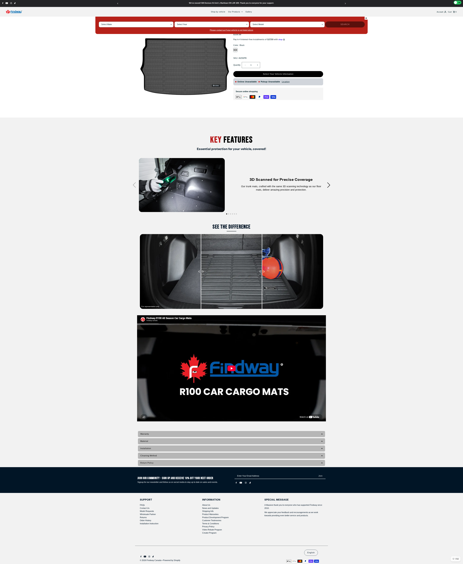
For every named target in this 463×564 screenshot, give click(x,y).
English (311, 553)
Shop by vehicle (218, 12)
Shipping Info (208, 511)
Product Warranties (210, 514)
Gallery (248, 12)
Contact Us (144, 508)
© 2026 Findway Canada (151, 560)
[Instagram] (11, 3)
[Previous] (118, 3)
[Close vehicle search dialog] (366, 18)
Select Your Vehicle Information (278, 74)
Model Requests (147, 511)
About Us (206, 505)
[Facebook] (2, 3)
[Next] (345, 3)
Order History (145, 520)
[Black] (235, 50)
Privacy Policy (208, 527)
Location (286, 81)
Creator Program (209, 533)
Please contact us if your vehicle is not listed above (231, 30)
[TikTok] (15, 3)
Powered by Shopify (171, 560)
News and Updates (210, 508)
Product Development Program (215, 517)
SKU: (235, 58)
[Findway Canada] (14, 12)
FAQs (142, 505)
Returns (143, 517)
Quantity (236, 65)
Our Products (234, 12)
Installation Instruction (149, 524)
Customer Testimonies (211, 520)
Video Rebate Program (212, 530)
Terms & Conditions (210, 524)
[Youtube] (6, 3)
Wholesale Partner (148, 514)
